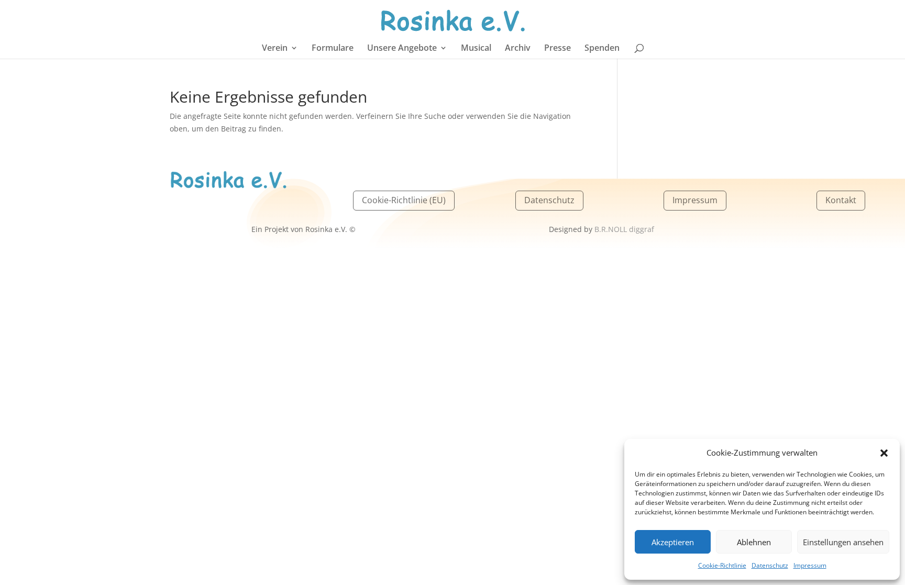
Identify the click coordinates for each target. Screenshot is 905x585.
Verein (275, 48)
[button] (884, 453)
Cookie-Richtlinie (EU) (404, 200)
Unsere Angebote (402, 48)
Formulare (333, 48)
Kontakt (840, 200)
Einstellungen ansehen (843, 542)
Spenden (602, 48)
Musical (476, 48)
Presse (557, 48)
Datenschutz (770, 565)
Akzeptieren (673, 542)
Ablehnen (754, 542)
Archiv (518, 48)
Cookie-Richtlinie (722, 565)
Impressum (809, 565)
